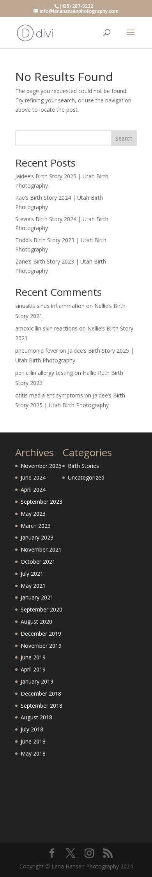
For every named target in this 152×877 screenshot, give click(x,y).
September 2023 (41, 501)
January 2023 (37, 537)
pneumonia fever (36, 350)
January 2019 (37, 681)
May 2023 (33, 513)
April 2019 (33, 669)
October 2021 (38, 561)
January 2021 (37, 597)
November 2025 (41, 465)
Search (124, 138)
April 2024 (33, 489)
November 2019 (41, 645)
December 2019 (41, 633)
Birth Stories (83, 465)
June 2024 (33, 477)
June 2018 (33, 741)
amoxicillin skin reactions (46, 328)
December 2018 (41, 693)
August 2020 (36, 621)
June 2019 (33, 657)
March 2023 (36, 525)
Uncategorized (86, 477)
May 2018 (33, 753)
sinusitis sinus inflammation (50, 305)
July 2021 (32, 573)
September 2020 (41, 609)
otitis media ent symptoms (49, 395)
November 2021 (41, 549)
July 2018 (32, 729)
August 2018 (36, 717)
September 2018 (41, 705)
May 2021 (33, 585)
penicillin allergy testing (44, 372)
